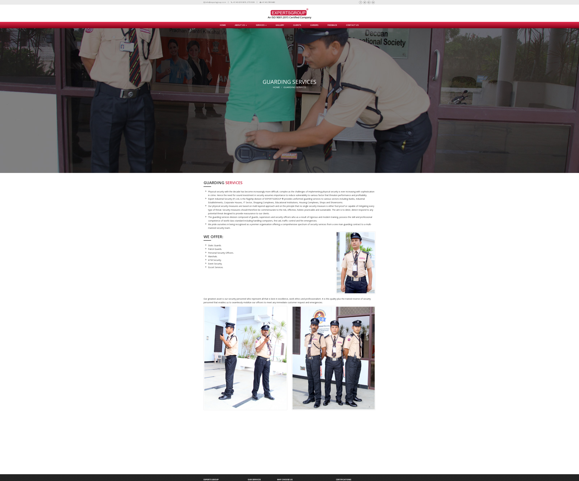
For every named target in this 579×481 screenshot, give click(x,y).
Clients (297, 25)
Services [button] (260, 25)
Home (276, 87)
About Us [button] (240, 25)
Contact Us (352, 25)
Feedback (332, 25)
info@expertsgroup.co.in (215, 2)
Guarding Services (294, 87)
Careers (314, 25)
